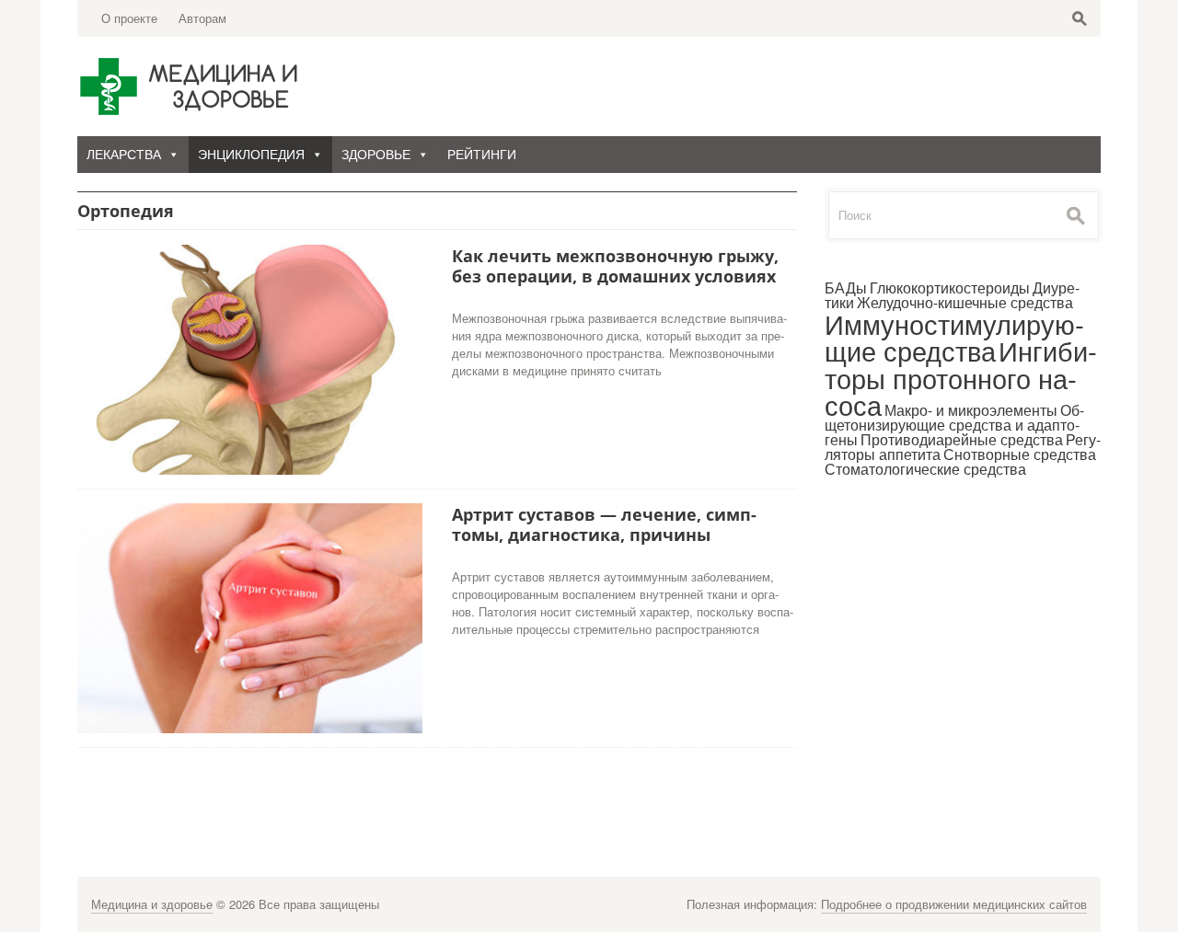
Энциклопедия (251, 154)
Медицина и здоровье (152, 904)
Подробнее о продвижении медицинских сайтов (954, 904)
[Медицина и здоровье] (192, 85)
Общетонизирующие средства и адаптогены (954, 424)
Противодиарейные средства (961, 439)
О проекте (129, 18)
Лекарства (124, 154)
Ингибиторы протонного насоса (961, 376)
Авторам (202, 18)
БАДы (846, 287)
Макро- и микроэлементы (970, 409)
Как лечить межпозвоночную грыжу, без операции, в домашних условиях (615, 266)
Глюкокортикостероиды (950, 287)
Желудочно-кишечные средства (965, 302)
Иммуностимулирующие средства (954, 336)
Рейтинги (481, 154)
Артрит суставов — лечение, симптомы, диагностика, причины (604, 524)
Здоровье (375, 154)
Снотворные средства (1019, 454)
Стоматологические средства (925, 468)
